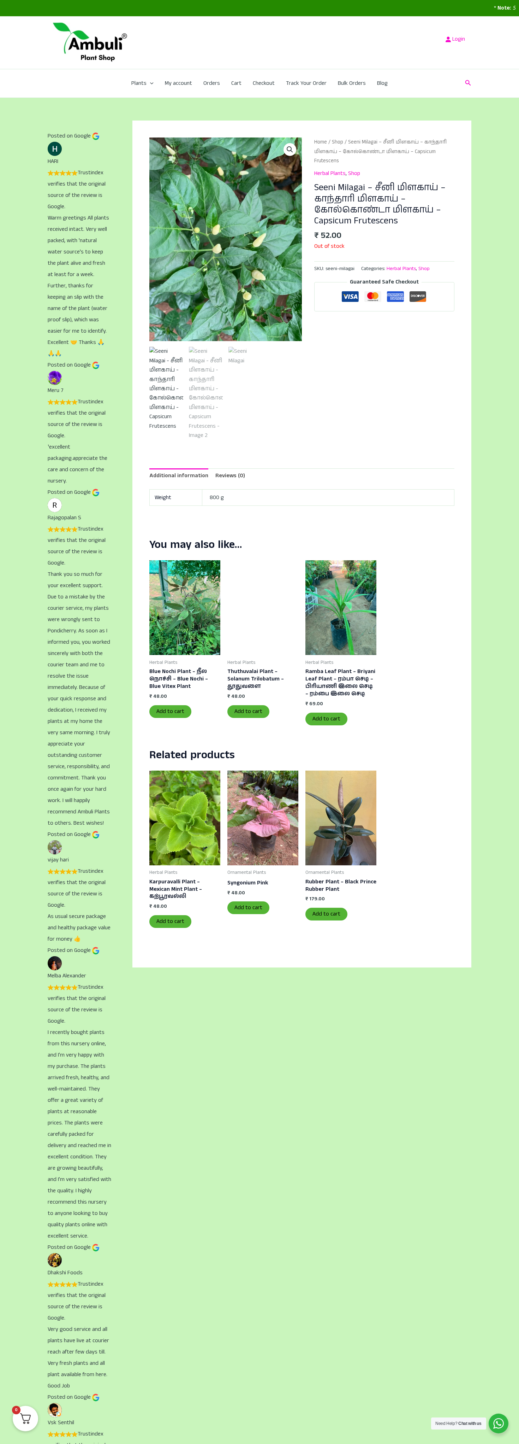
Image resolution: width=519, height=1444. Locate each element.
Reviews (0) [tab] (230, 476)
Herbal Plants (330, 173)
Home (320, 142)
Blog (382, 83)
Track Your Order (306, 83)
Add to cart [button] (170, 711)
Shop (337, 142)
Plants (139, 83)
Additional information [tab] (178, 476)
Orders (211, 83)
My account (178, 83)
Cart (236, 83)
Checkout (264, 83)
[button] (150, 83)
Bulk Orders (352, 83)
